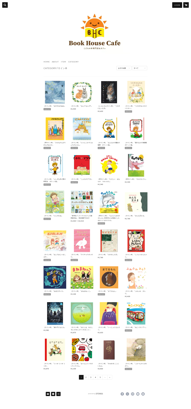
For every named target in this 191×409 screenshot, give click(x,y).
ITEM (63, 62)
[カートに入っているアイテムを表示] (186, 5)
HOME (47, 62)
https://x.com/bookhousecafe (127, 394)
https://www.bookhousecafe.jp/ (143, 394)
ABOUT (55, 62)
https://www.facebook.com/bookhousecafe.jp (122, 394)
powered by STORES (96, 394)
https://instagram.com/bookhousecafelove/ (132, 394)
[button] (177, 5)
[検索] (5, 5)
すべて (136, 68)
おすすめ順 (122, 68)
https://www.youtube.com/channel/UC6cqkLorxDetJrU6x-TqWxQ (137, 394)
